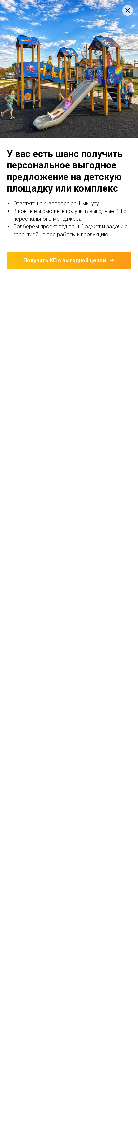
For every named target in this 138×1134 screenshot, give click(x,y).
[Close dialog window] (127, 10)
